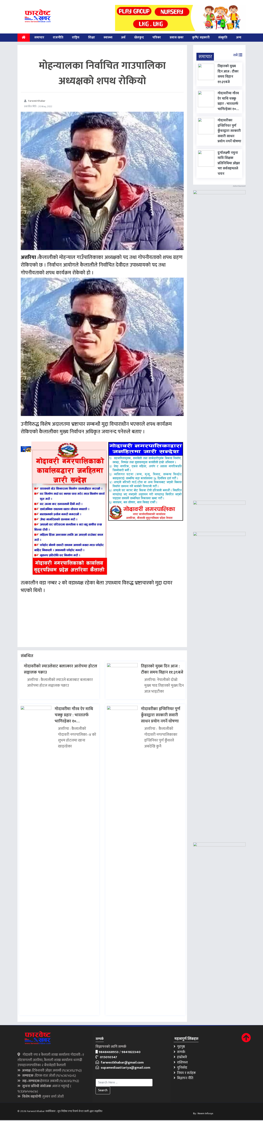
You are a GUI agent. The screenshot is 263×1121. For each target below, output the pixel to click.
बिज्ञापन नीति (184, 1078)
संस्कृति (222, 37)
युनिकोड (181, 1067)
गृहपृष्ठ (180, 1047)
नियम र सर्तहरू (185, 1073)
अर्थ (123, 37)
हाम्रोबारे (181, 1057)
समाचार (39, 37)
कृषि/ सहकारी (201, 37)
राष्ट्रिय (75, 37)
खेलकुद (139, 37)
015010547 (107, 1057)
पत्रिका (156, 37)
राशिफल (181, 1062)
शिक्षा (91, 37)
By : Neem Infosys (203, 1113)
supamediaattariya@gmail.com (124, 1067)
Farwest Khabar (36, 101)
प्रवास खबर (176, 37)
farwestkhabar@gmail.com (121, 1062)
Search (102, 1090)
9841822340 (131, 1052)
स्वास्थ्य (108, 37)
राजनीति (58, 37)
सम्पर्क (180, 1052)
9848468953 (108, 1052)
